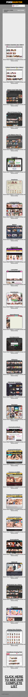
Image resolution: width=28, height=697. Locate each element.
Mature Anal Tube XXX (14, 89)
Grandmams (14, 292)
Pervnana (14, 404)
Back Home (21, 10)
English (16, 5)
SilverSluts (14, 607)
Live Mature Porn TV (14, 134)
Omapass (14, 157)
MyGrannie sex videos (14, 584)
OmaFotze (14, 179)
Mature (14, 224)
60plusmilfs (14, 247)
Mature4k (14, 562)
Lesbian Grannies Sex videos (14, 45)
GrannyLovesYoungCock (14, 494)
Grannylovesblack (14, 427)
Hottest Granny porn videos (14, 67)
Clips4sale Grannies (14, 382)
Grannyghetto (14, 539)
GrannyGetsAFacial (14, 449)
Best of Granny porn (14, 112)
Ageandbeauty (14, 314)
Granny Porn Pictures (14, 629)
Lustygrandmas (14, 202)
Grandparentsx (14, 337)
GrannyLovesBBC (14, 472)
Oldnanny (14, 359)
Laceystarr (14, 269)
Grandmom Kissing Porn (14, 652)
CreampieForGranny (14, 517)
